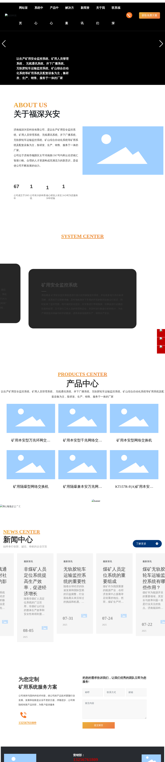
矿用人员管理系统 (67, 279)
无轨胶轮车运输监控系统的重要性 (74, 576)
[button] (74, 77)
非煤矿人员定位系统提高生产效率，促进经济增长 (35, 582)
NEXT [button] (134, 508)
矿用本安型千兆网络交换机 (82, 442)
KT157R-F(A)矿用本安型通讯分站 (134, 488)
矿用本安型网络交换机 (134, 440)
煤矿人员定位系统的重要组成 (114, 576)
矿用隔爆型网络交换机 (31, 487)
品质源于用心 (47, 40)
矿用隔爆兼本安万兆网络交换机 (82, 488)
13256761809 (27, 728)
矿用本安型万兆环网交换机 (30, 442)
